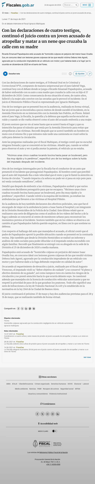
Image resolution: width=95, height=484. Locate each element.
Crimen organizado (42, 384)
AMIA (8, 384)
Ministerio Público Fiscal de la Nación (54, 452)
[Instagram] (52, 414)
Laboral (86, 384)
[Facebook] (37, 414)
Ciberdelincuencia (26, 384)
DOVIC (70, 384)
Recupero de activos (51, 389)
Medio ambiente (21, 389)
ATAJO (14, 384)
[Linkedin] (58, 414)
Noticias (32, 389)
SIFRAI (77, 389)
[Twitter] (42, 414)
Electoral (77, 384)
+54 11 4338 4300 (53, 464)
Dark (54, 431)
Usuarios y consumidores (38, 394)
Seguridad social (66, 389)
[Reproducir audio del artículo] (5, 73)
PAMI (39, 389)
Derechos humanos (58, 384)
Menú (85, 5)
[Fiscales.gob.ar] (18, 5)
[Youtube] (47, 414)
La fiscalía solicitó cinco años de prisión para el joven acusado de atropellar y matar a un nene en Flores (46, 344)
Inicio (6, 13)
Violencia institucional (58, 394)
